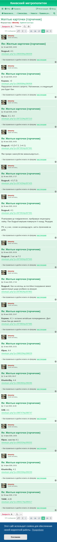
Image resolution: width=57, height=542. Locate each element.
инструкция (41, 60)
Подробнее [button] (38, 530)
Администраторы (26, 23)
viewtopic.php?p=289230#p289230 (16, 472)
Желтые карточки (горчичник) (21, 19)
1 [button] (25, 31)
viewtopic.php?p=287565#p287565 (16, 259)
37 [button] (39, 31)
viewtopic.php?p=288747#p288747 (16, 413)
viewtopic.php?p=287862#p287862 (16, 292)
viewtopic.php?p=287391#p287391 (16, 148)
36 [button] (35, 31)
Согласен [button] (15, 537)
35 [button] (31, 31)
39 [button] (47, 31)
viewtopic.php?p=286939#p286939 (16, 54)
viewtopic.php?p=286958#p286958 (16, 83)
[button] (18, 31)
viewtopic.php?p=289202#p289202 (16, 442)
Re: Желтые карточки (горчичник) (23, 43)
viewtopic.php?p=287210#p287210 (16, 119)
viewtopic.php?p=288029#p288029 (16, 353)
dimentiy (15, 23)
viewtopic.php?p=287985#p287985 (16, 324)
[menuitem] (7, 9)
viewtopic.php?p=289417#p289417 (16, 502)
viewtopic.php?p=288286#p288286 (16, 383)
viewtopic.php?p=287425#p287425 (16, 183)
